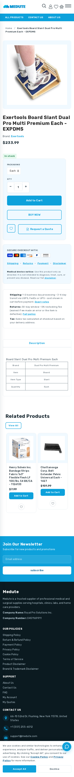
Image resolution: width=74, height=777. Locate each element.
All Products (14, 17)
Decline (55, 769)
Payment (43, 263)
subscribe (37, 570)
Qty (9, 179)
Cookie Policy (11, 654)
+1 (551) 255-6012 (21, 726)
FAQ (5, 692)
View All (13, 425)
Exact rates (42, 302)
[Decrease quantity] (10, 185)
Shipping (12, 263)
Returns (28, 263)
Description (37, 343)
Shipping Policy (12, 635)
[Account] (51, 7)
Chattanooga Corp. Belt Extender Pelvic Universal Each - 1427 (51, 474)
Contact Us (35, 17)
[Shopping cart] (62, 7)
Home (9, 28)
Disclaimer (59, 263)
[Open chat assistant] (66, 746)
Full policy (29, 314)
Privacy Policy (11, 649)
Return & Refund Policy (17, 639)
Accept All (19, 769)
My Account (10, 697)
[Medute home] (14, 7)
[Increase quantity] (25, 185)
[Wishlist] (56, 7)
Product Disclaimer (14, 664)
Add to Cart (21, 495)
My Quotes (9, 702)
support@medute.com (23, 736)
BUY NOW (34, 214)
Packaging (13, 164)
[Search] (44, 6)
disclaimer (50, 278)
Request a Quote (41, 229)
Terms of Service (13, 659)
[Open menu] (68, 6)
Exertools (17, 136)
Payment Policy (12, 644)
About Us (54, 17)
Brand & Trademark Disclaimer (21, 668)
